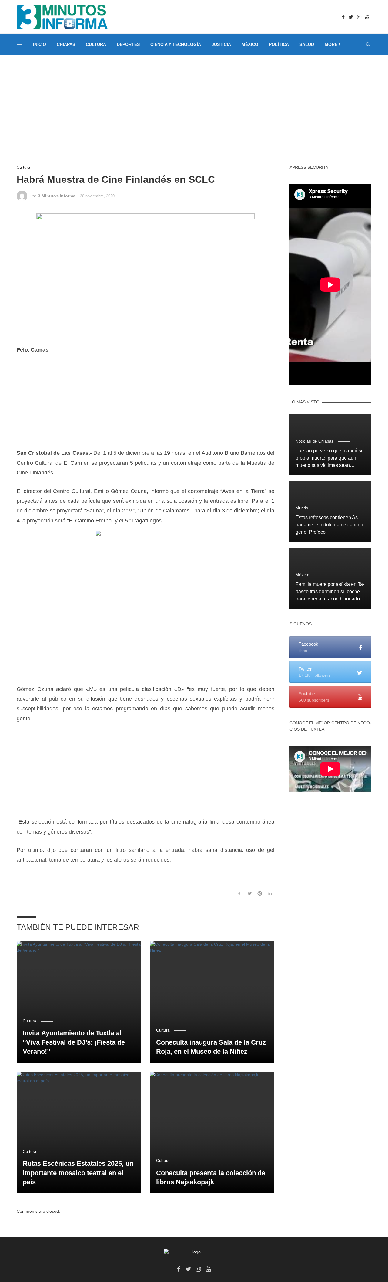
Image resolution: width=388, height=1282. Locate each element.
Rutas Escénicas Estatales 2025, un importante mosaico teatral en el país (78, 1173)
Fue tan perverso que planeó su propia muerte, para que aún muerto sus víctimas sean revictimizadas (330, 458)
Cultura (96, 44)
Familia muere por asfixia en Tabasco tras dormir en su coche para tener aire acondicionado (330, 591)
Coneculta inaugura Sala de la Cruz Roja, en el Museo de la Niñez (211, 1047)
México (250, 44)
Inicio (39, 44)
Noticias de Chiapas (315, 441)
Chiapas (66, 44)
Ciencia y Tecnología (175, 44)
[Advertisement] (194, 100)
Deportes (128, 44)
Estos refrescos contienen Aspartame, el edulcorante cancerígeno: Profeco (330, 525)
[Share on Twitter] (249, 893)
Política (279, 44)
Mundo (302, 508)
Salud (306, 44)
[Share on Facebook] (239, 893)
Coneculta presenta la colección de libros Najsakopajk (210, 1177)
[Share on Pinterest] (260, 893)
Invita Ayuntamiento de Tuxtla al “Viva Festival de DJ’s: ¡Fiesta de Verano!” (74, 1042)
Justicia (221, 44)
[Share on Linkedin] (270, 893)
